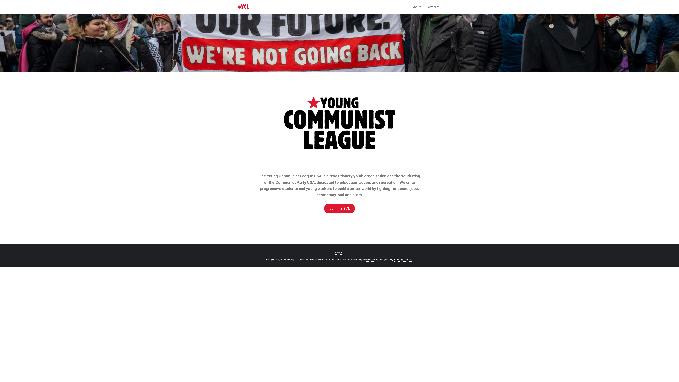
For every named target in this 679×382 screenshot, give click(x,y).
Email (338, 252)
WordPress (369, 259)
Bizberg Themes (403, 259)
